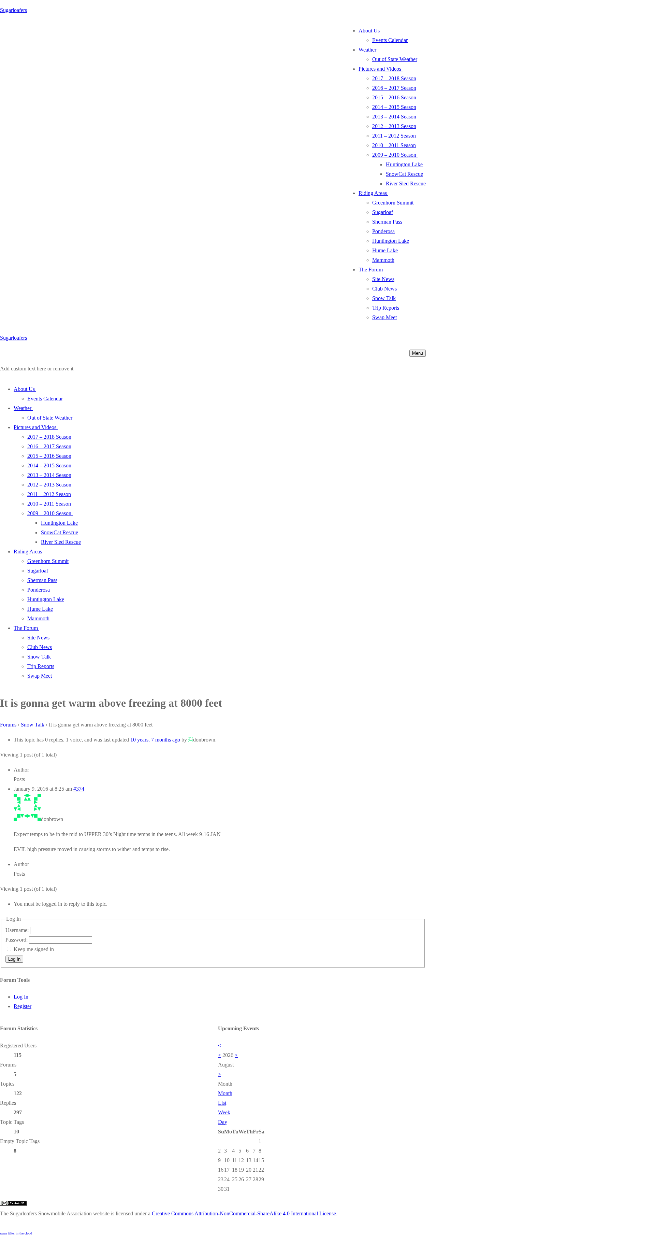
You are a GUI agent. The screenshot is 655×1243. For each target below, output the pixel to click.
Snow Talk (32, 725)
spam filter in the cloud (16, 1233)
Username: (17, 930)
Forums (8, 725)
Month (225, 1093)
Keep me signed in (34, 949)
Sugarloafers (13, 10)
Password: (17, 940)
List (222, 1103)
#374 (78, 789)
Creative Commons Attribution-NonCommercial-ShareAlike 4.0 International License (244, 1213)
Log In (14, 959)
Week (224, 1112)
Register (22, 1006)
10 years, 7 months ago (155, 740)
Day (222, 1122)
